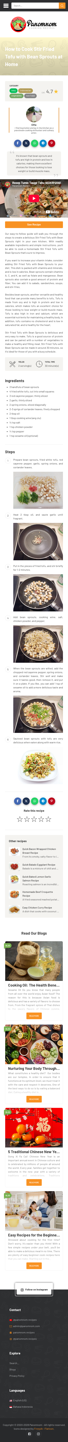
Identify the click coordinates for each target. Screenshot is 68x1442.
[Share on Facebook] (17, 143)
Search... (14, 1363)
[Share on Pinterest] (51, 143)
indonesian (25, 90)
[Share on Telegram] (43, 143)
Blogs (12, 1369)
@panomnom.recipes (25, 1319)
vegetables (16, 95)
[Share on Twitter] (26, 143)
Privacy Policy (16, 1375)
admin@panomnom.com (26, 1325)
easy (13, 90)
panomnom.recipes (24, 1332)
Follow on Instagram (36, 1289)
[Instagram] (38, 1434)
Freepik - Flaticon (44, 1428)
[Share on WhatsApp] (34, 143)
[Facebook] (29, 1434)
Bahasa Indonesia (23, 1406)
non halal (30, 95)
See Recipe (34, 224)
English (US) (19, 1400)
